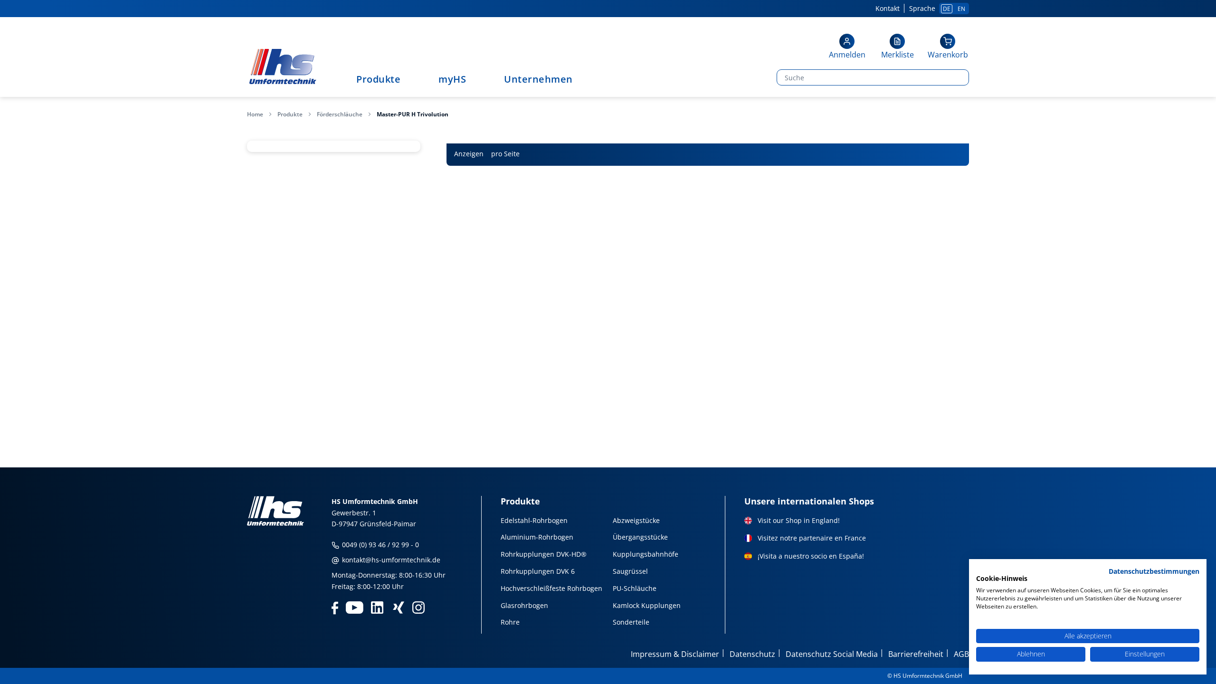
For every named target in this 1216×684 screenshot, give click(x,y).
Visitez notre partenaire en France (812, 537)
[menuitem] (383, 79)
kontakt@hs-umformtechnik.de (390, 559)
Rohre (510, 622)
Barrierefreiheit (915, 654)
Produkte (290, 114)
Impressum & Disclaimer (675, 654)
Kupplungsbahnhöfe (645, 554)
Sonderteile (631, 622)
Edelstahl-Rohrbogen (534, 520)
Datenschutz (752, 654)
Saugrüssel (630, 571)
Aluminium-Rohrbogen (537, 537)
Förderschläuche (339, 114)
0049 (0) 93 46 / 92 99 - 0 (379, 544)
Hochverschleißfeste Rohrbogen (551, 588)
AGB (961, 654)
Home (255, 114)
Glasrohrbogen (524, 605)
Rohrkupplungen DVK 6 (538, 571)
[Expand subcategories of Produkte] (405, 80)
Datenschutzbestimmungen (1154, 571)
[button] (847, 47)
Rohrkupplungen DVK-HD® (544, 554)
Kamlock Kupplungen (647, 605)
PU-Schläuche (634, 588)
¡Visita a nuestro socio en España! (811, 555)
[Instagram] (418, 606)
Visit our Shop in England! (799, 520)
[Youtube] (354, 606)
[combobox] (851, 77)
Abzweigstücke (636, 520)
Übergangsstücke (640, 537)
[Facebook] (335, 606)
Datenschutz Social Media (832, 654)
